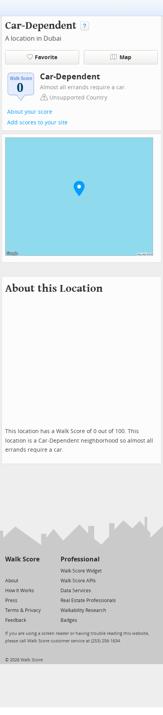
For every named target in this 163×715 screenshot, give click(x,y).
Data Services (76, 590)
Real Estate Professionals (88, 600)
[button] (79, 188)
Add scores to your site (37, 122)
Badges (69, 620)
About (11, 581)
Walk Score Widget (81, 571)
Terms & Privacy (23, 610)
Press (11, 600)
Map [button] (125, 57)
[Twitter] (9, 570)
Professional (80, 559)
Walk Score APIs (78, 581)
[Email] (34, 570)
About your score (29, 112)
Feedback (15, 620)
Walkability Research (83, 610)
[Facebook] (22, 570)
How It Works (19, 590)
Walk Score (22, 559)
